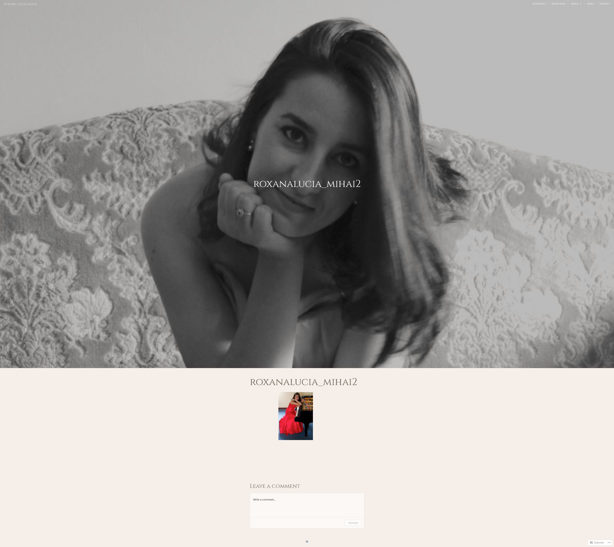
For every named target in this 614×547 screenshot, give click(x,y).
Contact (605, 4)
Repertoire (558, 4)
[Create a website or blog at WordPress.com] (307, 542)
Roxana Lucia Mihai (20, 4)
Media (574, 4)
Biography (539, 4)
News (590, 4)
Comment (353, 522)
